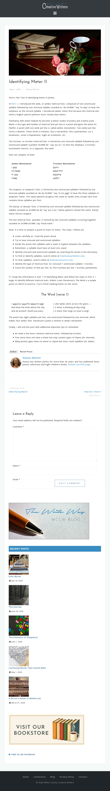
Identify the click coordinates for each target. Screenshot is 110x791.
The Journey (15, 607)
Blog (52, 777)
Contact (83, 777)
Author (13, 352)
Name (17, 465)
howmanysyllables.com (72, 256)
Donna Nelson (32, 89)
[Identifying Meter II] (55, 52)
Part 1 (14, 103)
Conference (40, 777)
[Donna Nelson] (15, 362)
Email (16, 479)
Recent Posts (26, 352)
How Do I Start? (92, 391)
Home (26, 777)
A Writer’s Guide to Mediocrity (25, 698)
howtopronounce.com (61, 260)
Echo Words (15, 576)
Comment (18, 426)
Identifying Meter (18, 391)
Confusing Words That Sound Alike (27, 668)
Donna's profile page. (79, 364)
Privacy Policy (67, 777)
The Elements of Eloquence (23, 637)
